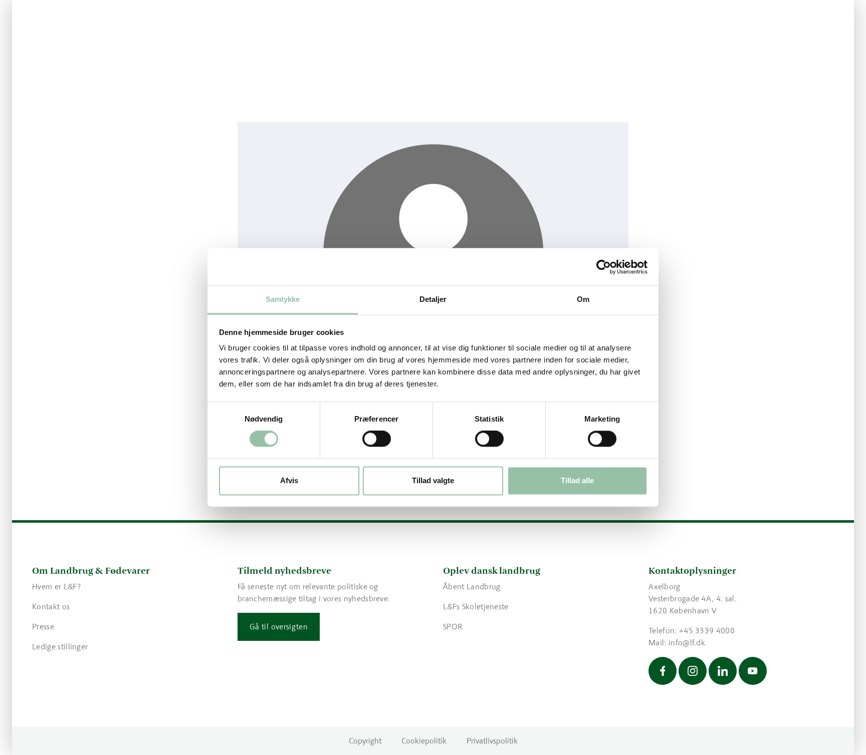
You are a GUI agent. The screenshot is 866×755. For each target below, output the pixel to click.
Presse (43, 626)
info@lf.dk (687, 642)
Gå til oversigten (279, 626)
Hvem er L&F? (56, 586)
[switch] (376, 439)
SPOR (453, 626)
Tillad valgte (433, 480)
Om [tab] (583, 299)
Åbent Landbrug (471, 586)
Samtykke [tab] (283, 299)
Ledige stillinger (60, 646)
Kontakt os (51, 606)
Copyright (365, 740)
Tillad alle (577, 480)
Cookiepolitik (424, 740)
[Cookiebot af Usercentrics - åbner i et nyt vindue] (603, 266)
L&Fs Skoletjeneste (476, 606)
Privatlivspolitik (492, 740)
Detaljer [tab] (433, 299)
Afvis (289, 480)
